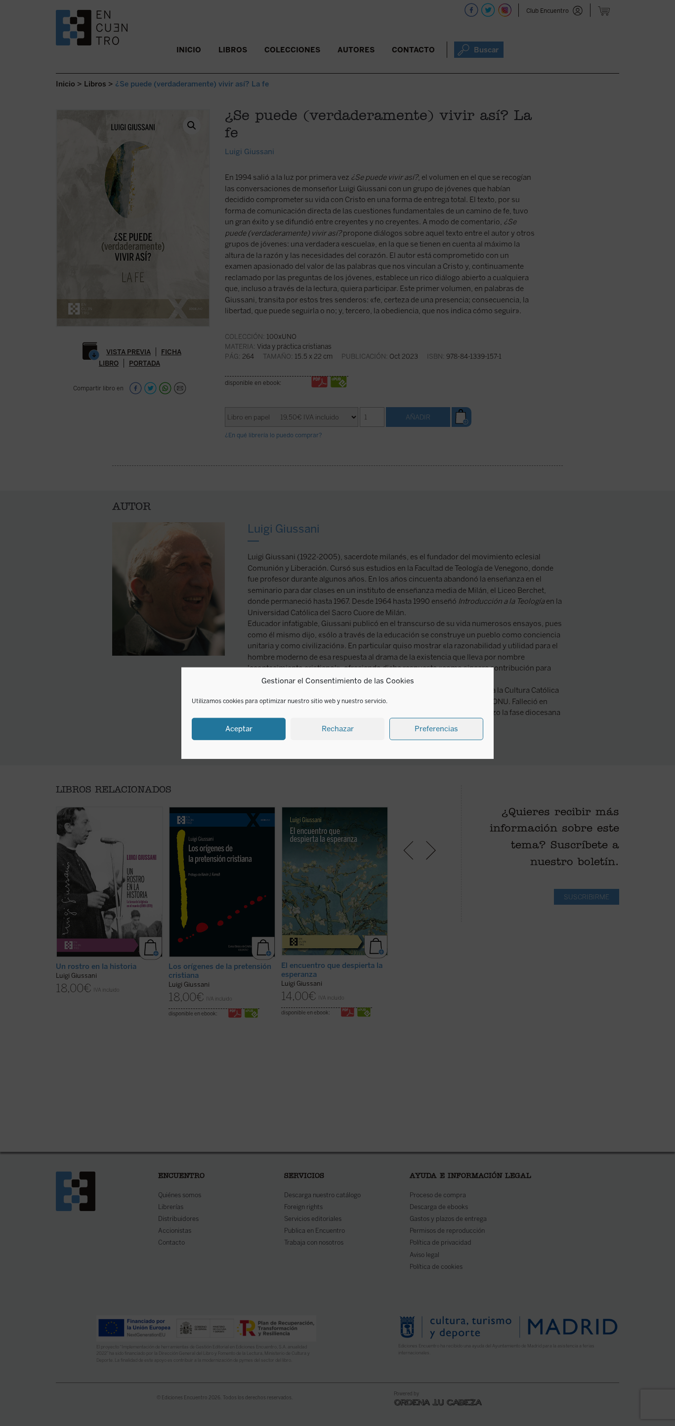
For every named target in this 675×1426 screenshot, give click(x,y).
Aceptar (239, 728)
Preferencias (436, 728)
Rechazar (338, 728)
